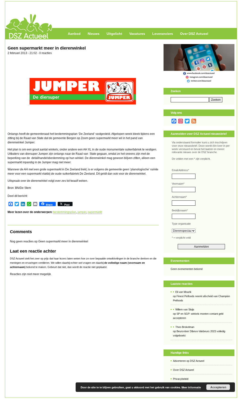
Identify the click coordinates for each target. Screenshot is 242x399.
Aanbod (74, 34)
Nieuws (93, 34)
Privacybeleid (180, 378)
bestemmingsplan (64, 212)
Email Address (180, 170)
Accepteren (218, 387)
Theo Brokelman (184, 327)
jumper (82, 212)
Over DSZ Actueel (194, 34)
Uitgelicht (114, 34)
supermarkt (95, 212)
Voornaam (178, 183)
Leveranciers (162, 34)
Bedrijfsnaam (180, 210)
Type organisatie (181, 223)
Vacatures (137, 34)
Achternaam (179, 196)
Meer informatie (191, 387)
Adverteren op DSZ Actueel (188, 360)
